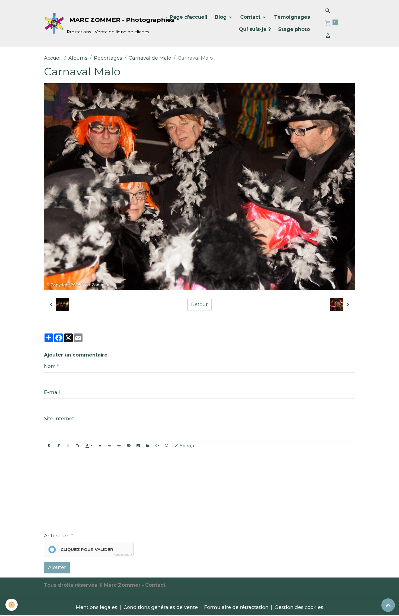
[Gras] (49, 445)
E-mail (52, 392)
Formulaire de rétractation (236, 607)
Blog (221, 17)
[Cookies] (11, 605)
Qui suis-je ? (255, 29)
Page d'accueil (188, 17)
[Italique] (59, 445)
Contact (251, 17)
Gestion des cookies (299, 607)
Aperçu (187, 445)
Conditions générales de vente (160, 607)
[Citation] (100, 445)
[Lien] (119, 445)
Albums (77, 58)
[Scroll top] (388, 605)
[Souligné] (68, 445)
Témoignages (292, 17)
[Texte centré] (110, 445)
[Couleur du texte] (89, 445)
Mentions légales (96, 607)
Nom (50, 366)
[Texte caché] (129, 445)
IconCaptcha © (122, 554)
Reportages (108, 58)
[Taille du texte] (78, 445)
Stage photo (294, 29)
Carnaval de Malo (150, 58)
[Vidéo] (148, 445)
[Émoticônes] (167, 445)
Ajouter (57, 567)
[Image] (138, 445)
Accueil (53, 58)
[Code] (157, 445)
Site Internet (59, 419)
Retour (199, 304)
